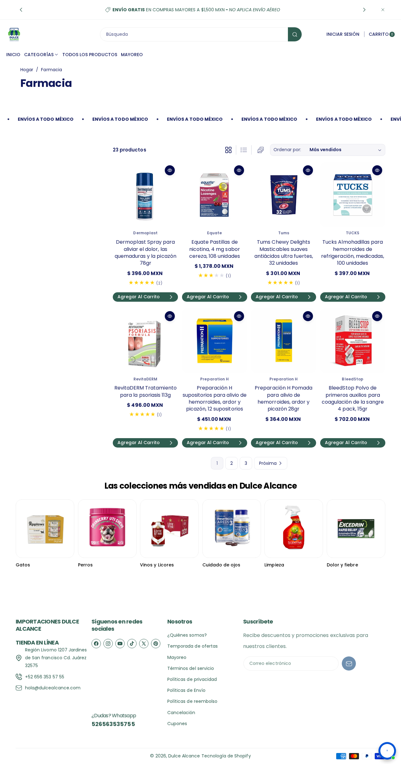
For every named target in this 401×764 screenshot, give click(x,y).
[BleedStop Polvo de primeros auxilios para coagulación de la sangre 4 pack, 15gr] (352, 340)
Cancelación (181, 712)
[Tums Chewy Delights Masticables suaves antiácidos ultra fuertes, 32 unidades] (283, 194)
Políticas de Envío (186, 690)
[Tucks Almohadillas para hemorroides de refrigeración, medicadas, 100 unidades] (352, 194)
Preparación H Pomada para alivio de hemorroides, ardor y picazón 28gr (283, 398)
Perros (85, 565)
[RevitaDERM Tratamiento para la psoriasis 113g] (145, 340)
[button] (21, 10)
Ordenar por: (287, 149)
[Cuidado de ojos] (231, 528)
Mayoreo (176, 657)
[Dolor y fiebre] (356, 528)
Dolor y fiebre (342, 565)
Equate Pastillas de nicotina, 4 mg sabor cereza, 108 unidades (214, 249)
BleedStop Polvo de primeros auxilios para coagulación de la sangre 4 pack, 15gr (353, 398)
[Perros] (107, 528)
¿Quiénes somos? (187, 635)
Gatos (23, 565)
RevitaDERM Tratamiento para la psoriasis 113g (145, 391)
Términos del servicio (190, 668)
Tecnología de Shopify (226, 756)
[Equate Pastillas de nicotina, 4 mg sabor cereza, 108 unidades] (214, 194)
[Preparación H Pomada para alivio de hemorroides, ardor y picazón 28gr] (283, 340)
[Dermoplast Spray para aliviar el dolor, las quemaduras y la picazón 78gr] (145, 194)
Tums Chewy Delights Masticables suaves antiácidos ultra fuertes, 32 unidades (283, 252)
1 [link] (217, 463)
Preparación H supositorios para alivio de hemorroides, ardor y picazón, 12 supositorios (215, 398)
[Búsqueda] (295, 34)
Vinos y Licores (157, 565)
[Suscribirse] (349, 663)
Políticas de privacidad (192, 679)
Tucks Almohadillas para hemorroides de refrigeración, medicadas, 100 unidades (352, 252)
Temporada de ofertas (192, 646)
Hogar (26, 69)
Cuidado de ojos (221, 565)
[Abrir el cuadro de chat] (387, 751)
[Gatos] (45, 528)
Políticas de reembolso (192, 701)
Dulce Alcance (184, 756)
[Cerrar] (383, 10)
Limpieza (274, 565)
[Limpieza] (293, 528)
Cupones (177, 723)
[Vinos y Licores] (169, 528)
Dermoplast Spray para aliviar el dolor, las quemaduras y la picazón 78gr (145, 252)
